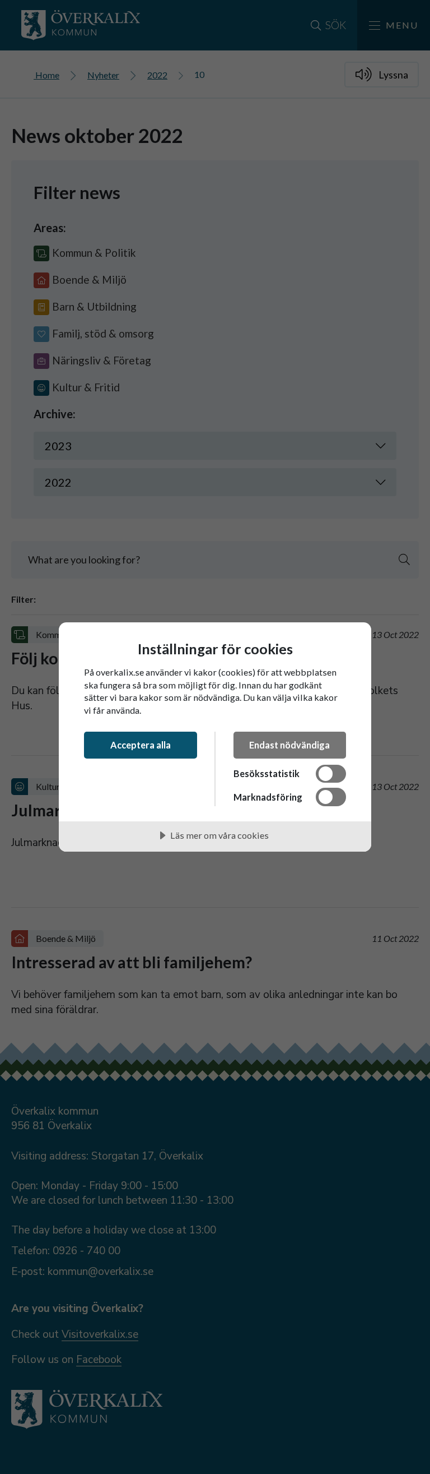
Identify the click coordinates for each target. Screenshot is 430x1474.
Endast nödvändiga (289, 745)
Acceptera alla (140, 745)
